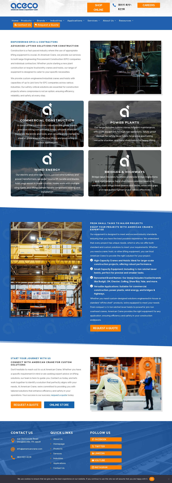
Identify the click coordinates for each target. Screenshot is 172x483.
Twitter (100, 446)
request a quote (59, 395)
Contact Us (23, 25)
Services (93, 20)
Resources (125, 20)
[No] (168, 479)
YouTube (100, 460)
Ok (152, 479)
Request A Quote (105, 328)
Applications (74, 20)
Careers (149, 5)
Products (26, 20)
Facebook (100, 439)
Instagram (101, 467)
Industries (56, 20)
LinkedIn (100, 453)
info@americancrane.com (29, 449)
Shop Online (98, 7)
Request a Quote (47, 25)
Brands (41, 20)
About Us (108, 20)
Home (15, 20)
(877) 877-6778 (24, 457)
